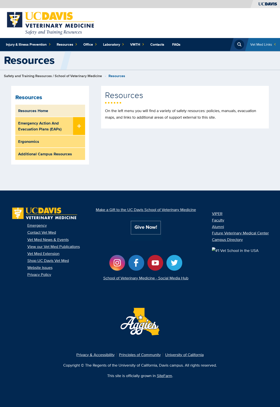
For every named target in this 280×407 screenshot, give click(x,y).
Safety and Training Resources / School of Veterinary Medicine (53, 75)
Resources (65, 44)
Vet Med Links (261, 44)
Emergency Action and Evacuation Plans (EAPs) (39, 126)
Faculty (218, 220)
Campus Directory (227, 239)
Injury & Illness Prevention (26, 44)
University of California (184, 355)
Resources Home (33, 111)
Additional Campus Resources (45, 154)
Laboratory (111, 44)
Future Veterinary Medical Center (240, 233)
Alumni (218, 227)
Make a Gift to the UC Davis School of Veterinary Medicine (146, 210)
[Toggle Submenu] (79, 126)
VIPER (217, 213)
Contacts (157, 44)
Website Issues (39, 267)
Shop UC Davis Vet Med (48, 260)
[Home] (50, 23)
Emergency (37, 225)
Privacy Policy (39, 274)
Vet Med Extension (43, 253)
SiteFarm (164, 376)
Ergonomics (28, 141)
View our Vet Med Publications (53, 246)
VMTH (135, 44)
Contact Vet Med (41, 232)
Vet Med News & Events (48, 239)
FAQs (176, 44)
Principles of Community (140, 355)
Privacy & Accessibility (95, 355)
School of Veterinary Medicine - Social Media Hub (145, 278)
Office (88, 44)
